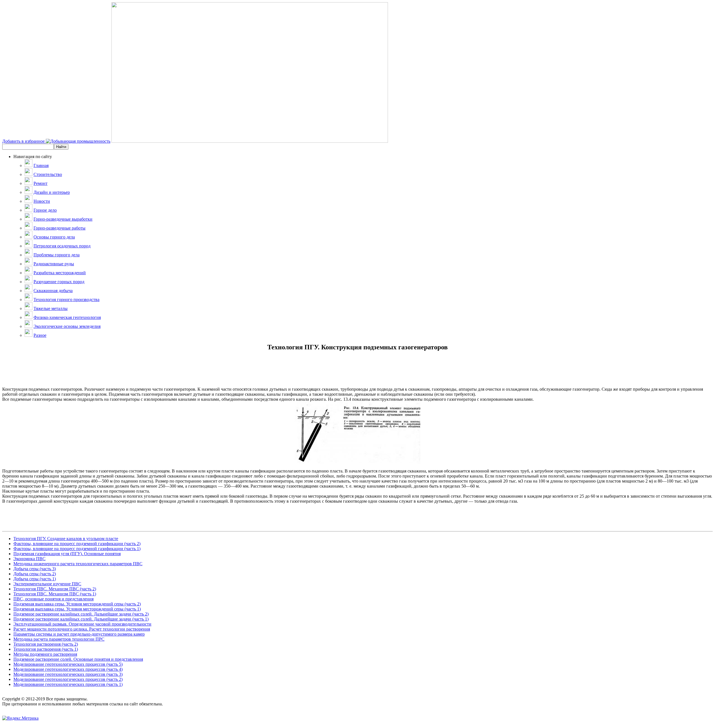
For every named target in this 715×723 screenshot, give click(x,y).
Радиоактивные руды (54, 263)
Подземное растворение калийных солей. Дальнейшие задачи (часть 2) (81, 614)
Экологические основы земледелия (67, 326)
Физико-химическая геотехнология (67, 317)
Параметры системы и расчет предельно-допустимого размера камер (79, 634)
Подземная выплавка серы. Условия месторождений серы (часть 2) (77, 604)
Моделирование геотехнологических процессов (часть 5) (68, 664)
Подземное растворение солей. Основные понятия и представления (78, 659)
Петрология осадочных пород (62, 246)
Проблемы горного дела (57, 254)
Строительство (48, 174)
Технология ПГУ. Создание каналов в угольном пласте (65, 538)
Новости (42, 201)
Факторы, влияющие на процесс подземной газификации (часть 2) (76, 543)
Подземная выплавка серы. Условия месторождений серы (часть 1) (77, 609)
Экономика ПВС (29, 558)
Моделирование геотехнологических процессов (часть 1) (68, 684)
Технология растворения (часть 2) (45, 644)
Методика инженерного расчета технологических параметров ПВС (77, 563)
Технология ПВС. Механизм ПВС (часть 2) (54, 588)
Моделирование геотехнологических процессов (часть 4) (68, 669)
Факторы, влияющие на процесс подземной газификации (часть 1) (76, 548)
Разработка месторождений (60, 272)
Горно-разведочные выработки (63, 219)
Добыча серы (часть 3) (34, 568)
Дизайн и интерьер (52, 192)
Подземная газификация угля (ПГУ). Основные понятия (67, 553)
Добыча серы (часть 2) (34, 573)
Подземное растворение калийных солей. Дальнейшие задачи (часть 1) (81, 619)
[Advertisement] (357, 374)
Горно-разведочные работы (59, 228)
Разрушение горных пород (59, 281)
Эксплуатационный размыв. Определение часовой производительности (82, 624)
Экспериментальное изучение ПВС (47, 583)
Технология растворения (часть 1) (45, 649)
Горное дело (45, 210)
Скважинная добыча (53, 290)
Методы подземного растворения (45, 654)
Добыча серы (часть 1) (34, 578)
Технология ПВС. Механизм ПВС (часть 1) (54, 593)
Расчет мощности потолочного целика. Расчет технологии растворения (81, 629)
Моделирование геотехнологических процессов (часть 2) (68, 679)
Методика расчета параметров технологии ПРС (58, 639)
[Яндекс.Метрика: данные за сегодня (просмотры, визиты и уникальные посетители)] (20, 718)
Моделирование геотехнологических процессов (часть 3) (68, 674)
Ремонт (40, 183)
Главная (41, 165)
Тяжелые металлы (51, 308)
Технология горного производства (66, 299)
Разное (40, 335)
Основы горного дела (54, 237)
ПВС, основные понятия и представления (53, 598)
